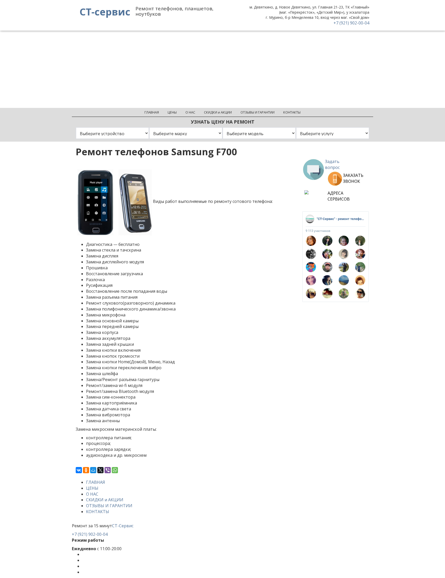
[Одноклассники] (86, 470)
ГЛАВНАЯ (95, 482)
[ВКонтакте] (79, 470)
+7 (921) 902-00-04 (351, 23)
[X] (100, 470)
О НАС (92, 494)
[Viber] (108, 470)
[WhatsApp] (115, 470)
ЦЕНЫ (92, 488)
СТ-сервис (105, 11)
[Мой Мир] (93, 470)
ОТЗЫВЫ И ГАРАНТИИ (109, 505)
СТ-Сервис (122, 526)
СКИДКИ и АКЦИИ (104, 500)
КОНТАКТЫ (97, 511)
